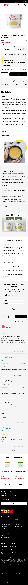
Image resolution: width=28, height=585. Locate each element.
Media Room (17, 533)
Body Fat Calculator (19, 522)
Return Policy (4, 526)
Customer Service (5, 522)
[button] (1, 5)
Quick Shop (7, 484)
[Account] (22, 5)
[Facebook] (2, 516)
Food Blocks (17, 524)
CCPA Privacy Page (5, 537)
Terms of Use (4, 530)
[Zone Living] (7, 5)
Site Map (3, 535)
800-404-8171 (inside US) (9, 543)
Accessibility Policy (5, 533)
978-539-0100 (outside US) (10, 546)
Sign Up (14, 503)
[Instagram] (4, 516)
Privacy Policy (4, 528)
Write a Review (22, 317)
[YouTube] (8, 516)
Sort (16, 321)
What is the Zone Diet (19, 526)
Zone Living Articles (19, 528)
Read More (4, 202)
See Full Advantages (6, 65)
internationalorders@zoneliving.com (12, 552)
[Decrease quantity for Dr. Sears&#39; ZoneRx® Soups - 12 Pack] (2, 74)
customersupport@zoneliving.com (11, 549)
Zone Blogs (17, 530)
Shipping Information (5, 524)
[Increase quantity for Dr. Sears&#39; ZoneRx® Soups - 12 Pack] (7, 74)
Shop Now (17, 2)
